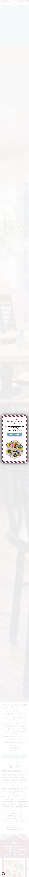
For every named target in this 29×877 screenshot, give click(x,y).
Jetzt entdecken (14, 434)
